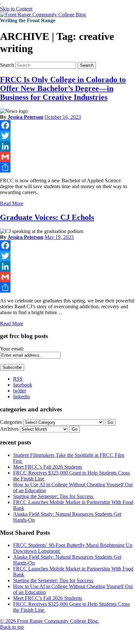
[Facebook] (67, 125)
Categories (11, 422)
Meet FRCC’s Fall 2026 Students (47, 467)
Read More (11, 203)
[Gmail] (67, 157)
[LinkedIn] (67, 146)
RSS (18, 379)
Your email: (12, 348)
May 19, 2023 (59, 237)
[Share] (67, 167)
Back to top (12, 627)
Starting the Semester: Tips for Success (53, 496)
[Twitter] (67, 136)
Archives (9, 429)
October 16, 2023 (63, 117)
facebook (22, 384)
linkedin (21, 396)
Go (110, 422)
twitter (19, 390)
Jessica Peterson (25, 117)
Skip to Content (16, 8)
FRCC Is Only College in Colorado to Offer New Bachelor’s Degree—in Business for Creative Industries (63, 88)
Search (7, 65)
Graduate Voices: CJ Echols (47, 217)
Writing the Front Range (27, 20)
